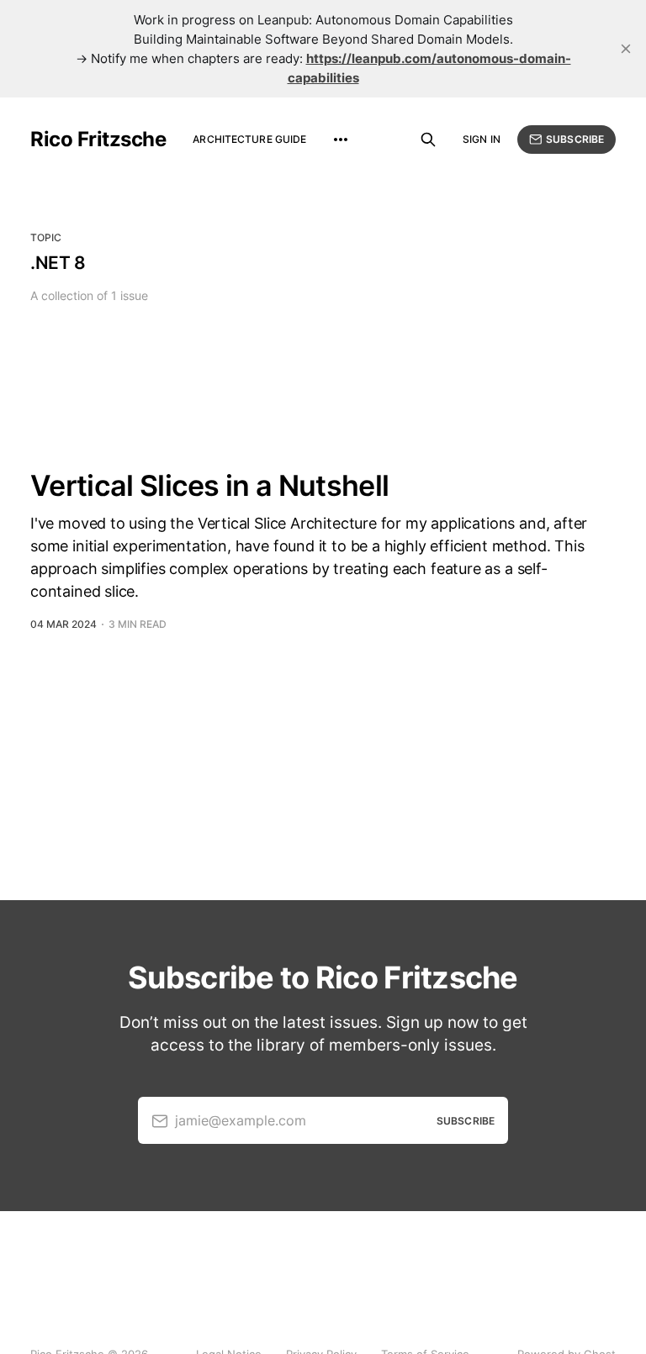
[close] (625, 48)
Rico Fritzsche (98, 139)
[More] (340, 139)
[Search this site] (428, 139)
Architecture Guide (249, 139)
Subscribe (575, 139)
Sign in (481, 139)
